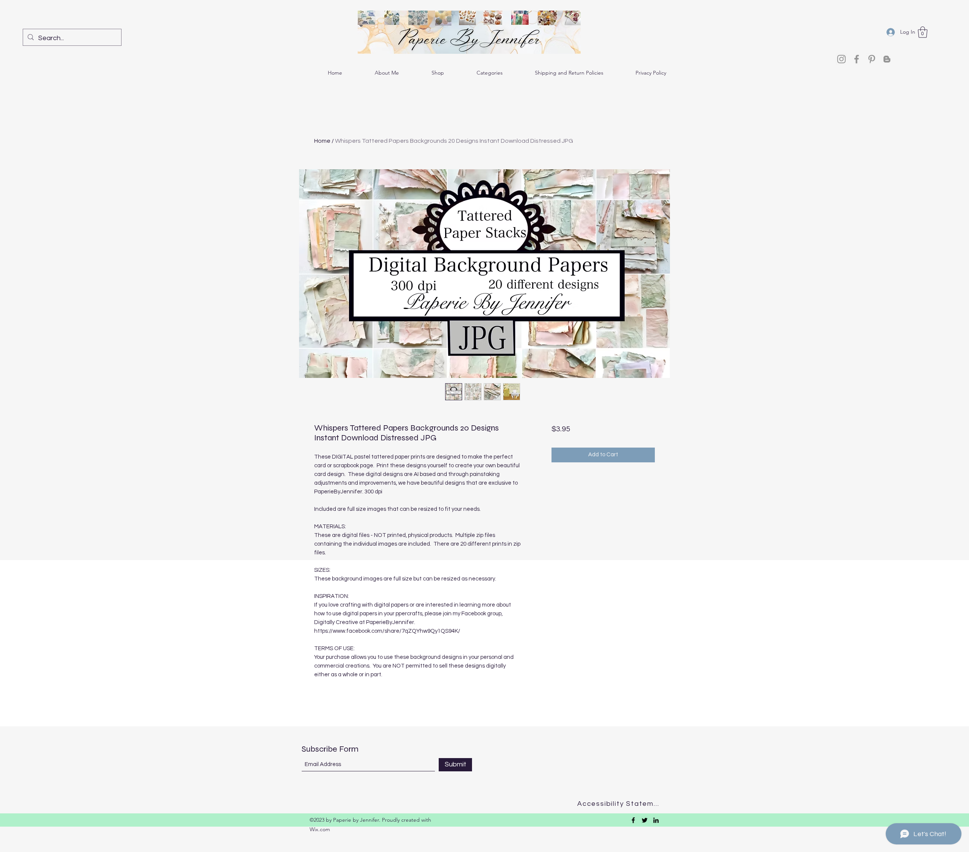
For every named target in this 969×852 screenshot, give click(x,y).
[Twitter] (644, 820)
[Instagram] (841, 59)
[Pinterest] (871, 59)
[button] (922, 32)
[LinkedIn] (656, 820)
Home (322, 141)
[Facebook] (856, 59)
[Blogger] (887, 59)
